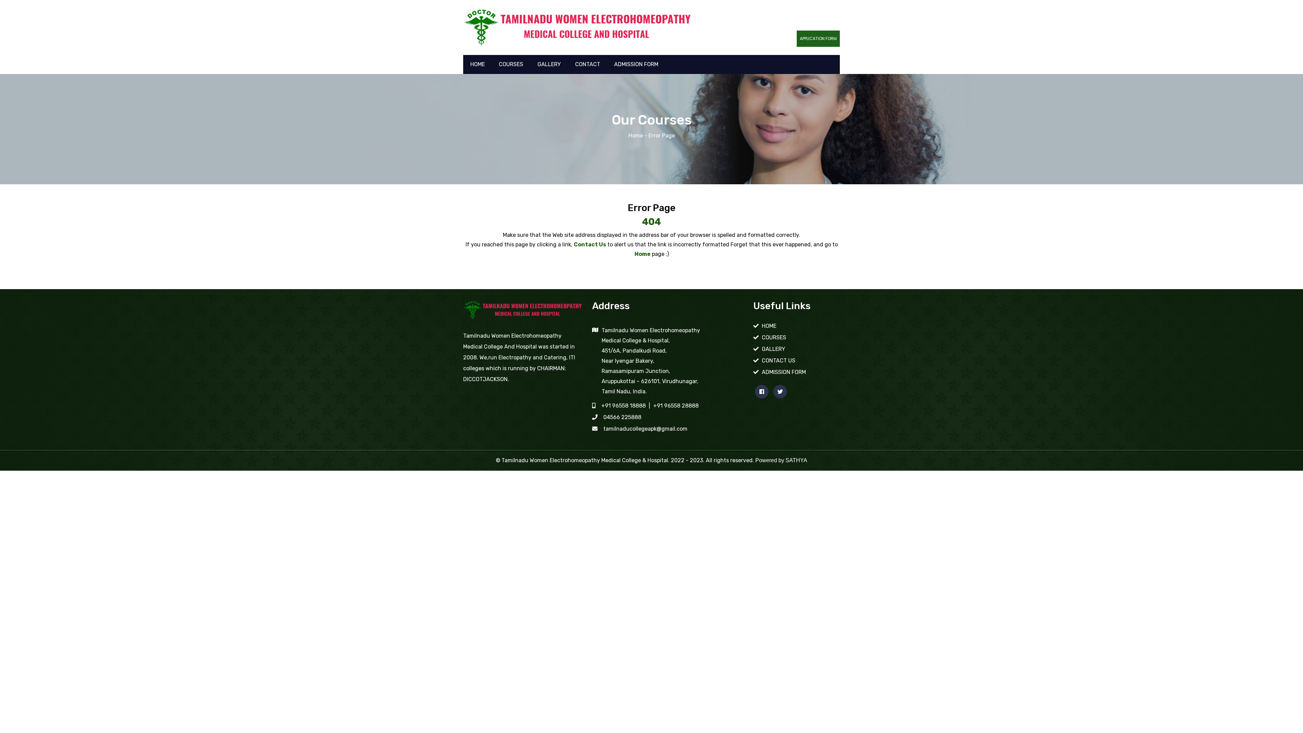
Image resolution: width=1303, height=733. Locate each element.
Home (635, 135)
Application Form (818, 38)
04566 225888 (622, 417)
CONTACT (587, 64)
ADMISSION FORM (636, 64)
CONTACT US (778, 360)
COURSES (511, 64)
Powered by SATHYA (781, 460)
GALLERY (549, 64)
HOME (477, 64)
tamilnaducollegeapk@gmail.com (645, 429)
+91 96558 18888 (623, 405)
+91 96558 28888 (676, 405)
